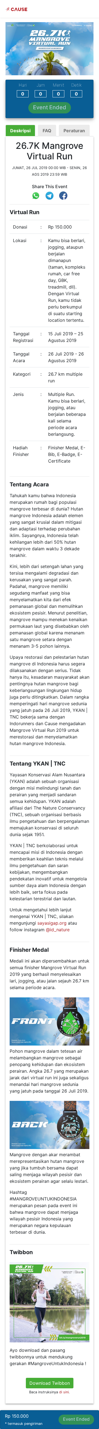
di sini (64, 1392)
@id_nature (58, 929)
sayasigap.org (52, 923)
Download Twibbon (49, 1383)
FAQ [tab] (47, 130)
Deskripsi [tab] (20, 130)
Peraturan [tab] (74, 130)
